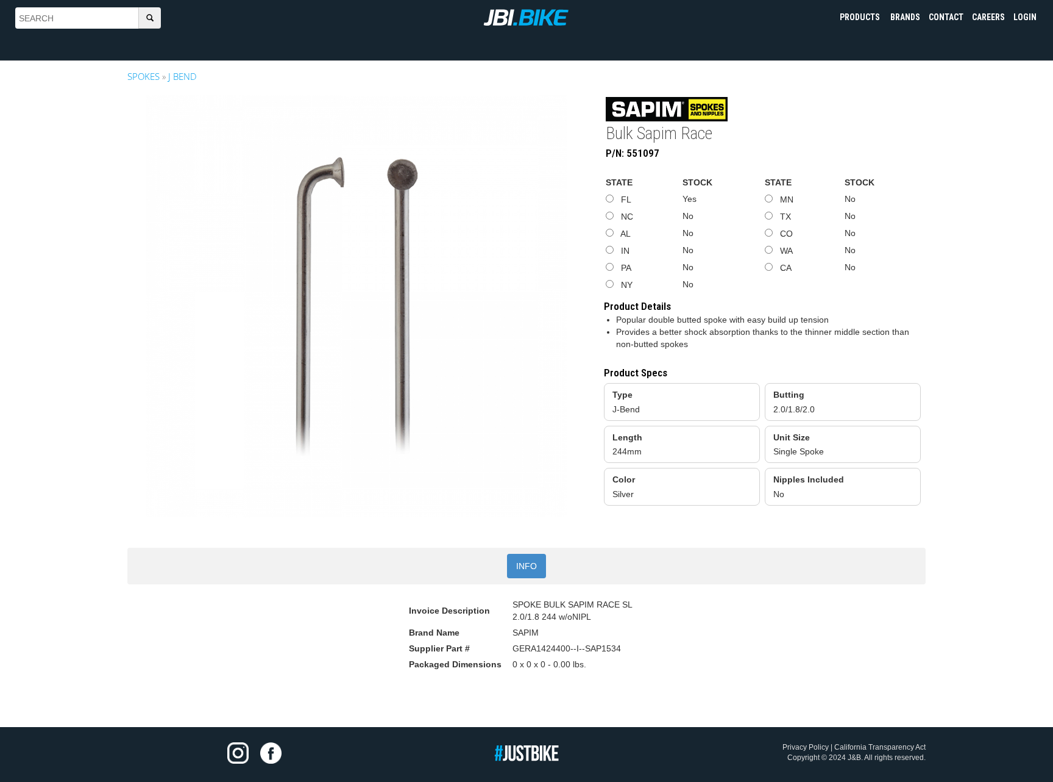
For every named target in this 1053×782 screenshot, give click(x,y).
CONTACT (946, 17)
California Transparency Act (880, 747)
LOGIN (1025, 17)
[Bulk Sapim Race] (356, 306)
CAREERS (988, 17)
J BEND (182, 76)
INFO (526, 566)
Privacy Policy (805, 747)
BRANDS (905, 17)
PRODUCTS (861, 17)
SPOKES (143, 76)
